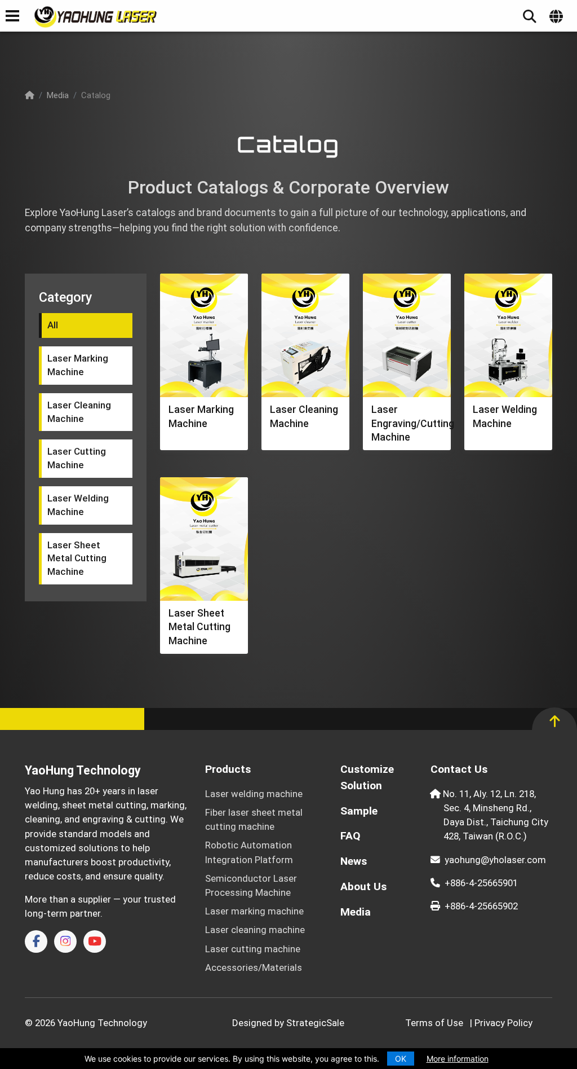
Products (228, 769)
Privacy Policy (503, 1022)
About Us (363, 886)
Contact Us (458, 769)
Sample (359, 810)
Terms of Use (434, 1022)
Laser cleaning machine (255, 929)
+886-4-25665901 (481, 882)
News (353, 861)
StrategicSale (315, 1022)
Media (58, 95)
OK (400, 1058)
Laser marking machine (254, 911)
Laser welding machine (254, 793)
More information (458, 1058)
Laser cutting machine (252, 948)
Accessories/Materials (253, 967)
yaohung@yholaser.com (495, 859)
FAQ (350, 835)
